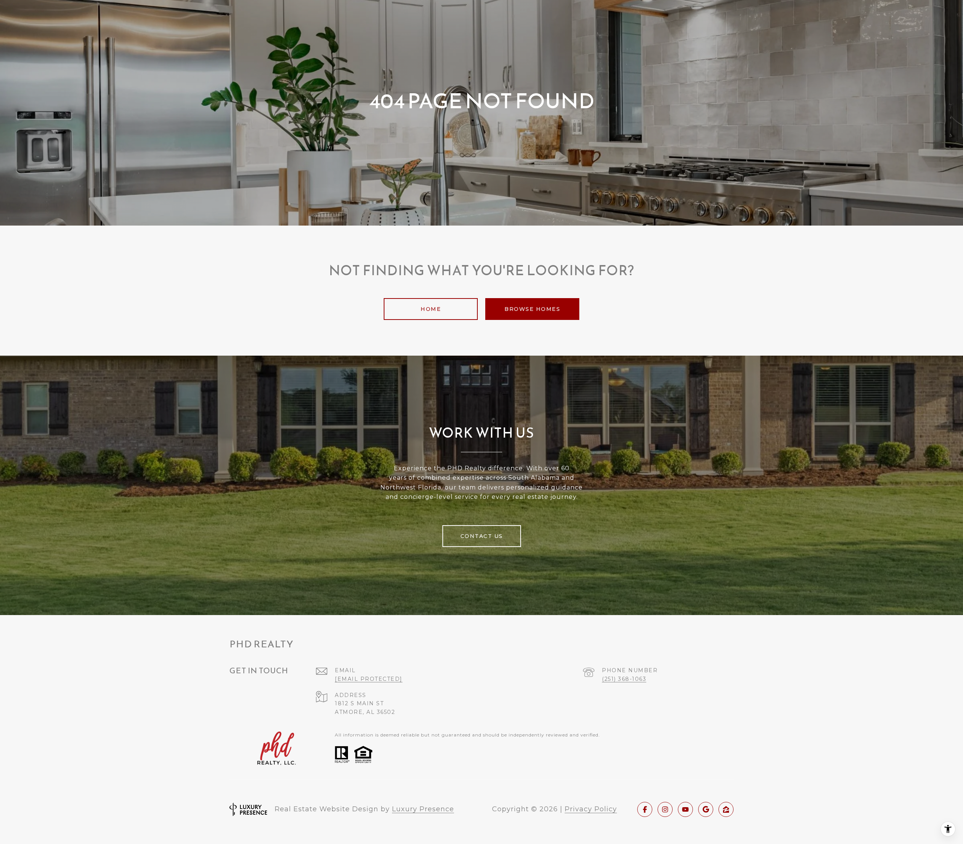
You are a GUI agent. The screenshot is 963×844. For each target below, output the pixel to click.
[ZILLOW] (726, 809)
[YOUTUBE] (685, 809)
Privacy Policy (591, 809)
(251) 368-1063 (624, 679)
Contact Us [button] (481, 536)
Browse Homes (532, 309)
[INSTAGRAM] (665, 809)
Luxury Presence (423, 809)
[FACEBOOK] (644, 809)
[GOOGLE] (705, 809)
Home (431, 309)
